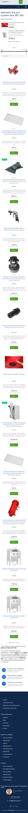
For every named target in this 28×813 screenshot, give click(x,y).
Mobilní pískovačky (7, 737)
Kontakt (5, 699)
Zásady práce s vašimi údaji (9, 708)
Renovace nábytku (7, 777)
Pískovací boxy (6, 740)
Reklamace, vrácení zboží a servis (11, 705)
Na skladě (7, 56)
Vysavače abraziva (7, 754)
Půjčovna (5, 717)
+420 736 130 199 (15, 797)
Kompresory (6, 756)
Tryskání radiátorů (7, 780)
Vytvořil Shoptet (14, 806)
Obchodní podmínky (8, 702)
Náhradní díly (6, 751)
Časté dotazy (6, 725)
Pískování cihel (6, 774)
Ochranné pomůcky (8, 748)
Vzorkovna (5, 722)
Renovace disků (7, 771)
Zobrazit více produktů (13, 41)
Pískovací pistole (7, 746)
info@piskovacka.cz (15, 800)
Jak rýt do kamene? (8, 766)
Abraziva (5, 743)
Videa (4, 720)
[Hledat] (18, 6)
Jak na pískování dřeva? (9, 769)
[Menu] (25, 6)
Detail (13, 104)
